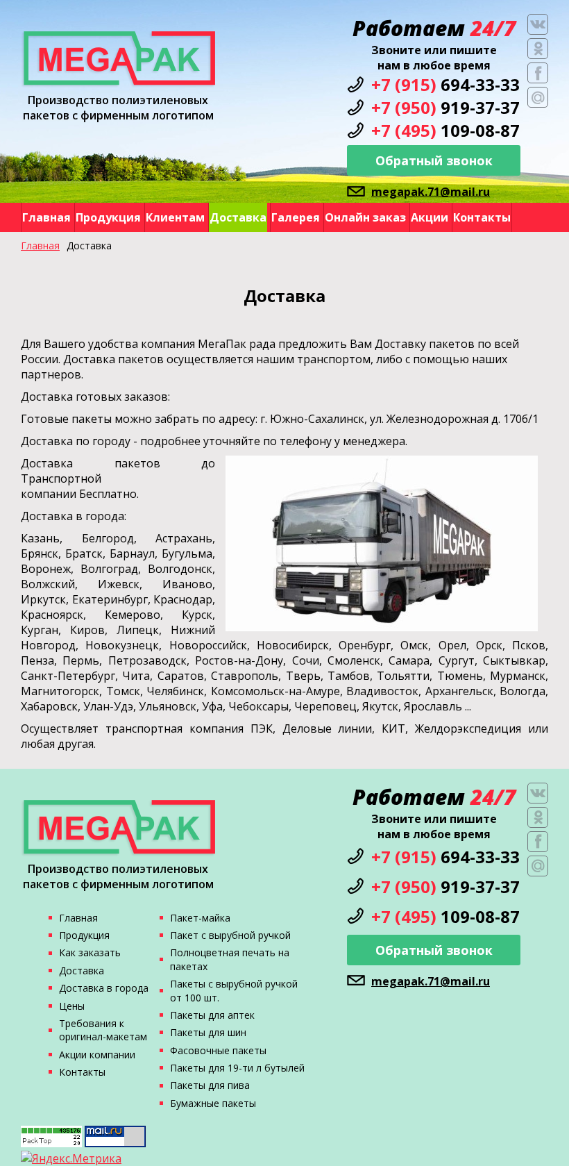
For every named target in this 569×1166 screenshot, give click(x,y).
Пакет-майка (200, 917)
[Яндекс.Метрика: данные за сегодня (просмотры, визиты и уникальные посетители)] (71, 1158)
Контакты (482, 217)
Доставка (238, 217)
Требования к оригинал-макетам (103, 1030)
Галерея (295, 217)
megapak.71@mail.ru (430, 191)
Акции (429, 217)
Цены (72, 1006)
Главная (46, 217)
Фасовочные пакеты (218, 1050)
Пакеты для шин (208, 1032)
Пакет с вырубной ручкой (230, 935)
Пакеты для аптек (212, 1015)
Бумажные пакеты (213, 1103)
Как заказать (90, 952)
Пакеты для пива (210, 1085)
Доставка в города (103, 987)
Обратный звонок (434, 160)
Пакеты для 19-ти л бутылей (237, 1067)
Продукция (108, 217)
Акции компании (97, 1054)
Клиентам (175, 217)
